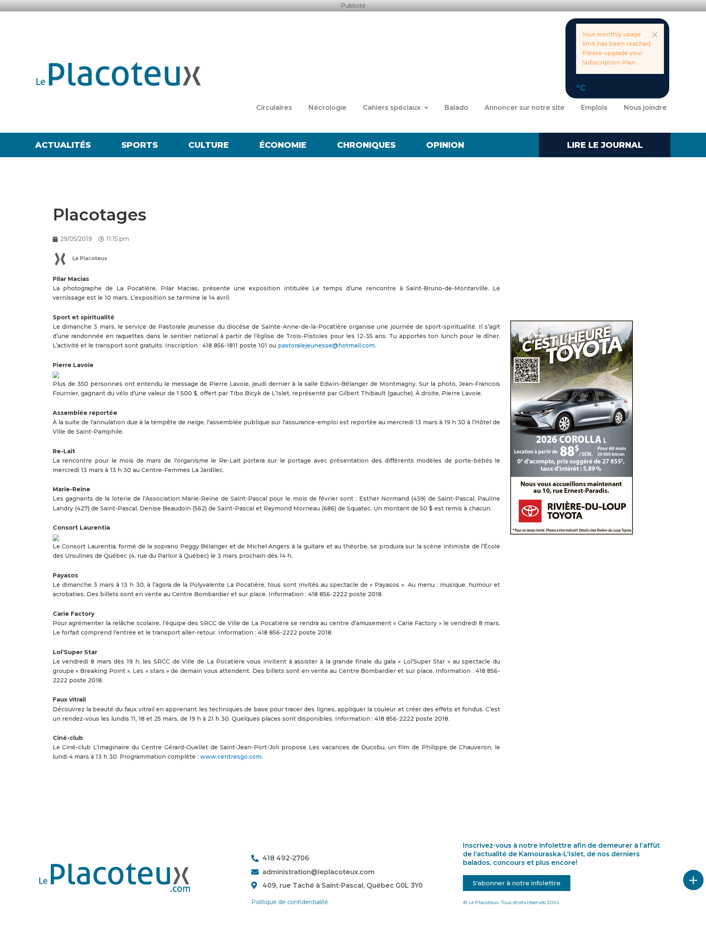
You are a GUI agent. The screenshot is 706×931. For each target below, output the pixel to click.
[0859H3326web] (571, 427)
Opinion (445, 145)
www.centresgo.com (230, 756)
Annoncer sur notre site (525, 107)
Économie (282, 145)
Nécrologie (327, 107)
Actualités (63, 145)
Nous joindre (645, 107)
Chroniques (366, 145)
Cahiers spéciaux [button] (391, 107)
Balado (456, 107)
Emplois (594, 107)
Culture (208, 145)
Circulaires (274, 107)
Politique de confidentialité (289, 902)
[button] (655, 35)
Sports (139, 145)
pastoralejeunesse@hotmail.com (326, 345)
